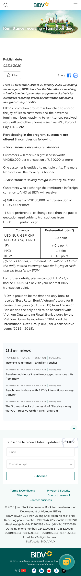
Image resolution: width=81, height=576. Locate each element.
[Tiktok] (64, 570)
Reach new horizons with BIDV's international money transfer (40, 392)
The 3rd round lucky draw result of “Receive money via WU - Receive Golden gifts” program (39, 408)
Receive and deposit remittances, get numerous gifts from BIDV (40, 376)
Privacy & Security (58, 490)
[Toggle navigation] (75, 5)
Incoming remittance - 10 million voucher (31, 362)
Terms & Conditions (22, 490)
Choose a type (18, 464)
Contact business (40, 500)
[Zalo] (56, 570)
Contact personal (59, 495)
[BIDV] (40, 554)
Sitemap (22, 495)
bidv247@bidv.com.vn (44, 537)
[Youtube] (49, 570)
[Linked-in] (41, 570)
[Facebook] (34, 570)
